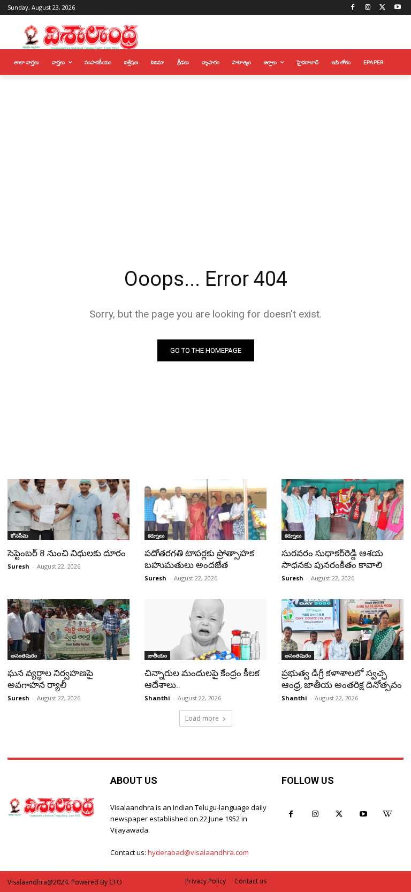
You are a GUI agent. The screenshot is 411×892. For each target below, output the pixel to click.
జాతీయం (157, 655)
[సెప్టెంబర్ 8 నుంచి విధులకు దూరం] (68, 509)
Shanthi (157, 698)
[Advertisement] (205, 155)
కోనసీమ (19, 535)
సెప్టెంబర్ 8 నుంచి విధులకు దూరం (66, 553)
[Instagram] (368, 8)
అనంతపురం (24, 655)
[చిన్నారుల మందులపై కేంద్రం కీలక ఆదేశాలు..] (205, 629)
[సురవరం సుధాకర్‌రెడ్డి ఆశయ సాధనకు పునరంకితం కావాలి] (342, 509)
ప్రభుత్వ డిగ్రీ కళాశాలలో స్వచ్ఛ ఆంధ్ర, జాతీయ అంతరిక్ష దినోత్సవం (341, 679)
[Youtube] (397, 8)
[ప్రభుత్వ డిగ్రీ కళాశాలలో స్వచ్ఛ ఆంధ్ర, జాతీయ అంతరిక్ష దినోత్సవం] (342, 629)
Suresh (18, 566)
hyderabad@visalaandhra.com (198, 852)
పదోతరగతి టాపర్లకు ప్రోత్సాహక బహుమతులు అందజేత (199, 559)
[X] (382, 8)
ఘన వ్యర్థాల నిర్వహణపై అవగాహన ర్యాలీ (50, 679)
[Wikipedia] (387, 814)
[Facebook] (353, 8)
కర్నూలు (156, 535)
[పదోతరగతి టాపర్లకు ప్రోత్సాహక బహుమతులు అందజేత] (205, 509)
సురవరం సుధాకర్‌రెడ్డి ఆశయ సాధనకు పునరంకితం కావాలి (332, 559)
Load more (202, 718)
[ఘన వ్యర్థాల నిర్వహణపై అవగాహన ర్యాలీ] (68, 629)
